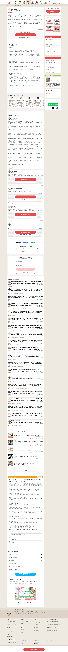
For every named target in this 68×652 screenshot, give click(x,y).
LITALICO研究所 (36, 643)
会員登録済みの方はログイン (53, 13)
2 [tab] (24, 605)
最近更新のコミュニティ (10, 633)
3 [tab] (26, 605)
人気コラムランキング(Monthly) (12, 622)
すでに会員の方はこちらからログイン (25, 37)
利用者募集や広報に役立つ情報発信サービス (53, 622)
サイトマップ (36, 632)
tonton (13, 118)
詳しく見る (25, 602)
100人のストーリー (10, 629)
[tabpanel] (25, 595)
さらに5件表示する (25, 470)
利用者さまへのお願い (37, 629)
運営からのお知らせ (37, 630)
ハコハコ (13, 171)
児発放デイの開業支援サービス (51, 627)
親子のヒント (23, 623)
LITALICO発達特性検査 (37, 642)
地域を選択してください (25, 269)
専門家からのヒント (23, 625)
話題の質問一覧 (23, 632)
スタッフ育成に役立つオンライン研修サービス (53, 624)
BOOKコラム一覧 (9, 627)
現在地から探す (25, 272)
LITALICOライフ (49, 640)
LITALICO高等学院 (49, 642)
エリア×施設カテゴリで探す (25, 621)
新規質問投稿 (22, 629)
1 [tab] (23, 605)
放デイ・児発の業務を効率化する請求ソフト (53, 621)
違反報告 (41, 167)
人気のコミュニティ (10, 634)
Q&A (21, 627)
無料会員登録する (53, 11)
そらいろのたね (14, 206)
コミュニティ (9, 631)
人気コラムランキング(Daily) (11, 624)
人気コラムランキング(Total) (11, 621)
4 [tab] (27, 605)
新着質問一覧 (22, 630)
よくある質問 (36, 624)
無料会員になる (25, 34)
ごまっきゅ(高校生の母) (16, 188)
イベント (35, 619)
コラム (8, 619)
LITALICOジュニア (23, 640)
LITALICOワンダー (36, 640)
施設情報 (22, 619)
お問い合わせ (36, 627)
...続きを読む (40, 175)
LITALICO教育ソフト (23, 642)
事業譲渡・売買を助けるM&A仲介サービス (53, 630)
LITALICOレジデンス (23, 643)
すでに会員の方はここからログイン (25, 181)
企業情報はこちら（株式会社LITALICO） (13, 642)
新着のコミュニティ (10, 636)
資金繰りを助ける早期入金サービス (52, 629)
